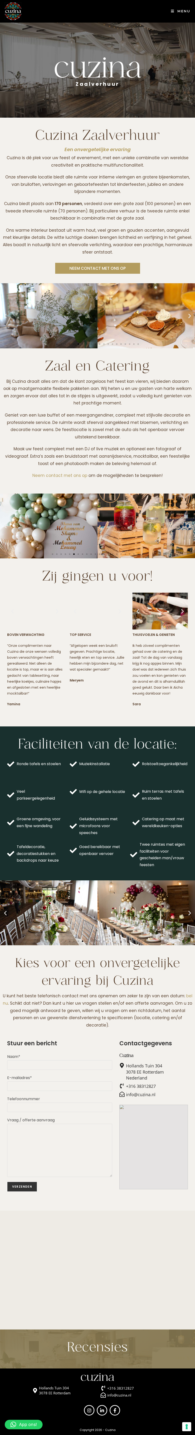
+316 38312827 (141, 1086)
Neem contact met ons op (59, 475)
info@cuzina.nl (141, 1094)
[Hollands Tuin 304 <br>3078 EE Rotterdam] (35, 1390)
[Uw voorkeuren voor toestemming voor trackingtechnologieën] (186, 1426)
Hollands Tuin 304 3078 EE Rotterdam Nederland (145, 1071)
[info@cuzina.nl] (122, 1094)
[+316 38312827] (122, 1086)
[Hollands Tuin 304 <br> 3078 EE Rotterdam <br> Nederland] (122, 1065)
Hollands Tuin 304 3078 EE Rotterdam (55, 1390)
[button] (5, 316)
